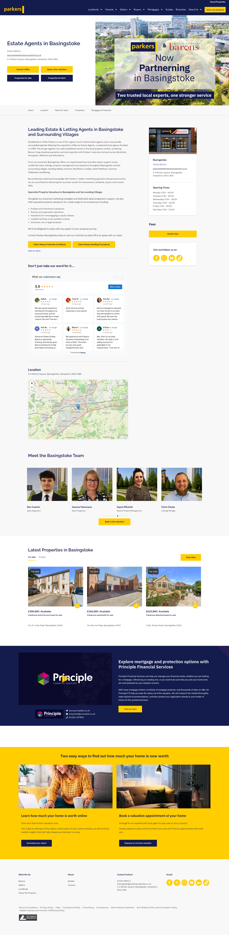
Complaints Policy (71, 907)
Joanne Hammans (82, 506)
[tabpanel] (114, 600)
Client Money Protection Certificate (50, 244)
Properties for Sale (23, 78)
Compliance (102, 907)
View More (191, 557)
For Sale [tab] (32, 557)
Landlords (93, 9)
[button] (78, 406)
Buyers (137, 9)
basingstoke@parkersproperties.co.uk (24, 55)
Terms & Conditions (28, 907)
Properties (79, 110)
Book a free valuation (57, 69)
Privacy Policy (46, 907)
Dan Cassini (33, 506)
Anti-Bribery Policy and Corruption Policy (157, 907)
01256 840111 (14, 51)
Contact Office (23, 69)
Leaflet (125, 438)
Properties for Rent (57, 78)
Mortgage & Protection (101, 110)
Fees (58, 907)
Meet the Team (61, 110)
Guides (169, 9)
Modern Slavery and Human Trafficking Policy (42, 910)
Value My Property (27, 893)
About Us (193, 9)
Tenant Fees (172, 234)
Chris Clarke (168, 506)
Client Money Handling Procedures (94, 244)
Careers (71, 885)
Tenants (109, 9)
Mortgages (153, 9)
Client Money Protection (122, 907)
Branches (181, 9)
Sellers (123, 9)
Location (44, 110)
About (31, 110)
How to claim (34, 250)
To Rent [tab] (42, 557)
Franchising (88, 907)
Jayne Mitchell (125, 506)
